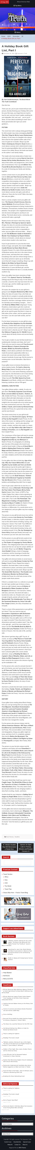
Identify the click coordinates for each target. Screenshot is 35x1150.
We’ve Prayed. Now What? (10, 1100)
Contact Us (17, 1144)
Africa (6, 877)
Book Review (9, 837)
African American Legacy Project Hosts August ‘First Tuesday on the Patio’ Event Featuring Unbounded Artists (16, 998)
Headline (17, 837)
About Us (25, 1144)
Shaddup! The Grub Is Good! (11, 1038)
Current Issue (7, 1142)
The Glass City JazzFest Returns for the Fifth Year (17, 1024)
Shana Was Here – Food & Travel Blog (15, 892)
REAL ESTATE (8, 979)
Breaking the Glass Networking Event (14, 1076)
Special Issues (27, 1142)
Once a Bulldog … (8, 1014)
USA (6, 883)
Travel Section (7, 874)
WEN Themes (22, 1147)
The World (8, 886)
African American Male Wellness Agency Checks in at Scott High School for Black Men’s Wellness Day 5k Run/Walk (17, 991)
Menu (18, 32)
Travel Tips (8, 889)
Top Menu (18, 5)
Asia (6, 880)
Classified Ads (17, 1142)
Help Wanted (7, 972)
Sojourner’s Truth (22, 53)
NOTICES (6, 975)
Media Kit (10, 1144)
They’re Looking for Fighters (11, 1033)
